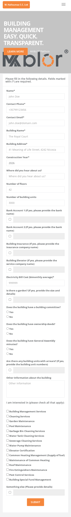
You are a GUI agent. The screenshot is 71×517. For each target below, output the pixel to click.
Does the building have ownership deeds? (30, 324)
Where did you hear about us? (24, 170)
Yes (11, 312)
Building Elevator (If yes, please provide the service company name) (31, 262)
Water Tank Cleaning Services (26, 435)
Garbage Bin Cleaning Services (27, 431)
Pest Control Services (21, 474)
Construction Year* (17, 157)
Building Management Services (27, 411)
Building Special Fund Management (30, 479)
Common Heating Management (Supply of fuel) (37, 455)
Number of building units (21, 197)
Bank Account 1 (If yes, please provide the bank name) (34, 212)
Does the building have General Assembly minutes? (30, 342)
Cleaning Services (19, 416)
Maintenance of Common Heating (29, 460)
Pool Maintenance (20, 426)
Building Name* (15, 130)
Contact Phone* (15, 104)
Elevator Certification (22, 450)
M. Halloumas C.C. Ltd (16, 4)
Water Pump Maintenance (25, 445)
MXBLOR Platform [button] (40, 51)
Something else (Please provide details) (29, 486)
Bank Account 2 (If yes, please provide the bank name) (34, 228)
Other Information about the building (28, 377)
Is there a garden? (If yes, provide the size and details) (33, 292)
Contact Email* (15, 117)
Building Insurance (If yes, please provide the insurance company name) (32, 245)
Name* (10, 90)
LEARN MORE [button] (15, 51)
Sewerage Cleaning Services (25, 440)
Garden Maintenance (22, 421)
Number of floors (16, 183)
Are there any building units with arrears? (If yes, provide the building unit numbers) (35, 362)
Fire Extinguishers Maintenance (28, 470)
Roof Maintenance (20, 465)
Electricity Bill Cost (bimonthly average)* (30, 277)
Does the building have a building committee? (33, 307)
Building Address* (16, 144)
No (11, 317)
